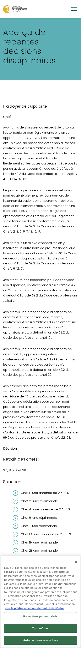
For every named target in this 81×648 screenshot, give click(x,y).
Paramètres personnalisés (40, 616)
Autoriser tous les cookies (40, 640)
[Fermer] (76, 561)
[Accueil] (15, 9)
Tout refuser (40, 628)
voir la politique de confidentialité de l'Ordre (34, 608)
